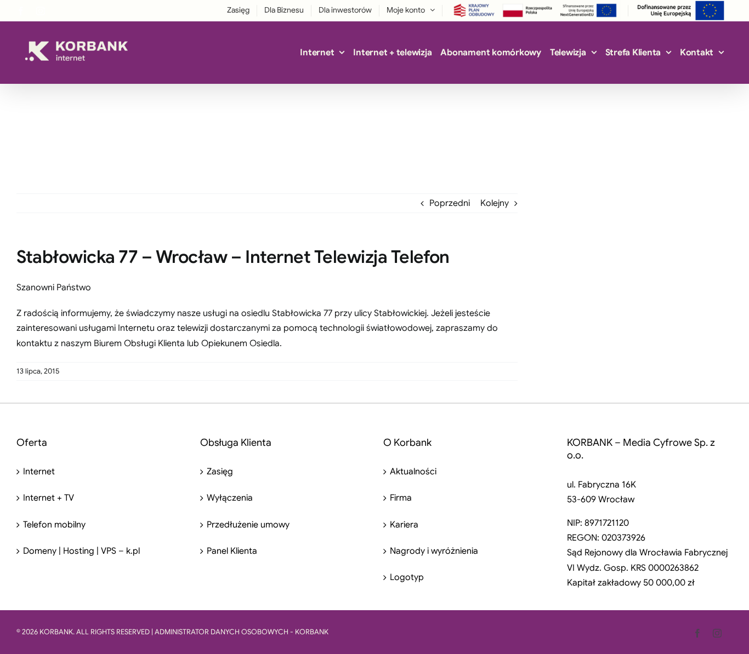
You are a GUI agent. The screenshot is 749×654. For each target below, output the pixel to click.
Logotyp (407, 577)
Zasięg (220, 471)
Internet (39, 471)
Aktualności (413, 471)
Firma (401, 497)
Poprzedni (449, 203)
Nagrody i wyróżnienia (434, 551)
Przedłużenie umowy (248, 524)
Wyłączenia (230, 497)
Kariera (404, 524)
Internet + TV (48, 497)
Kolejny (494, 203)
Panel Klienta (232, 551)
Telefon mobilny (54, 524)
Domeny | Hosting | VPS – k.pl (81, 551)
